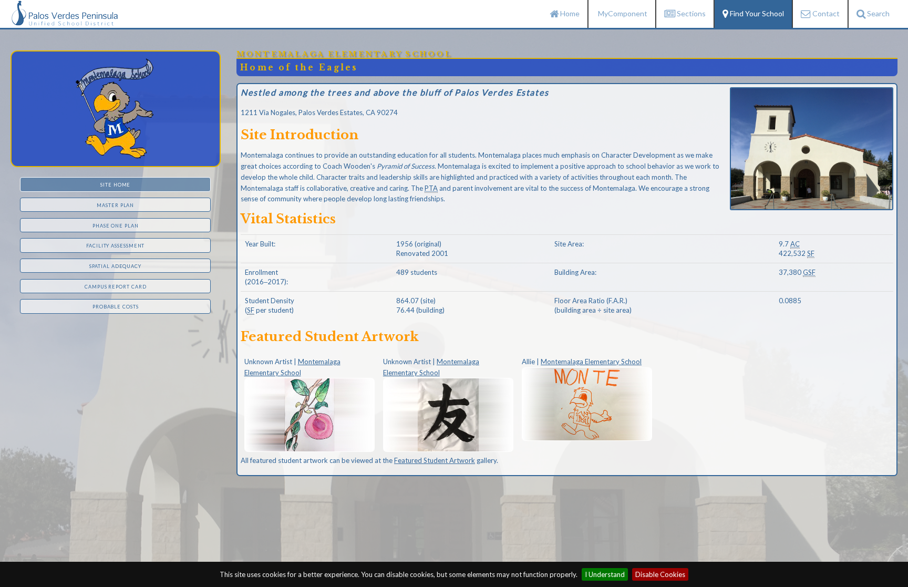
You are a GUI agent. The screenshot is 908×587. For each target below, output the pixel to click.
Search (877, 13)
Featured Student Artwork (434, 460)
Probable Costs (115, 307)
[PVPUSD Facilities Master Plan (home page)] (65, 12)
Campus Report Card (115, 287)
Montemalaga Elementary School (591, 361)
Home (569, 13)
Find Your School (756, 13)
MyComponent (621, 13)
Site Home (115, 185)
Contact (825, 13)
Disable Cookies (660, 574)
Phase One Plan (115, 226)
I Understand (605, 574)
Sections (690, 13)
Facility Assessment (115, 246)
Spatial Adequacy (115, 266)
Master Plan (115, 205)
